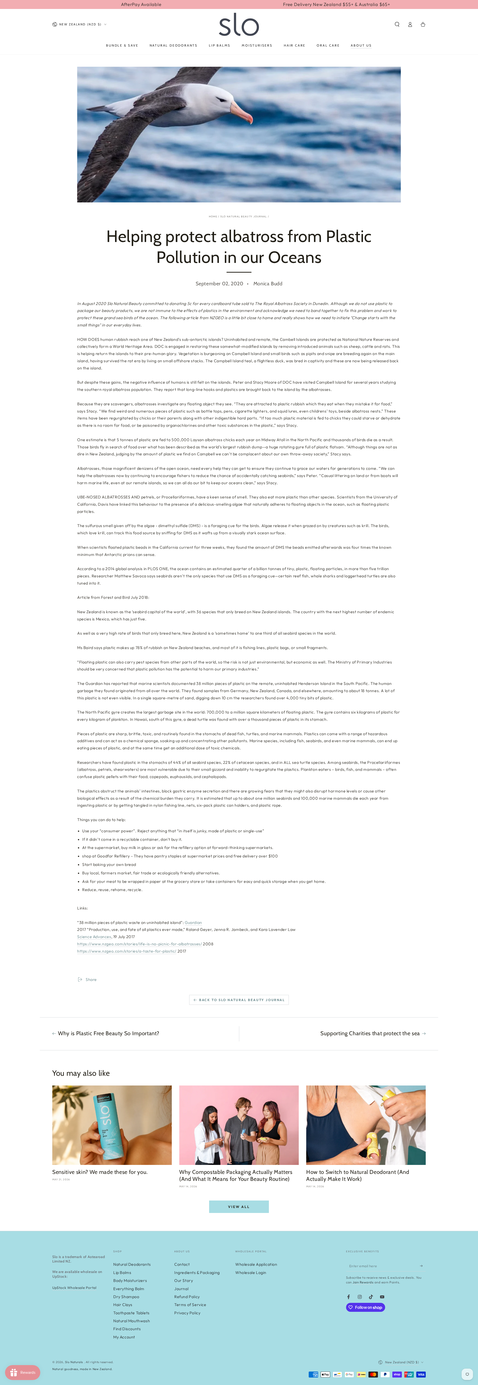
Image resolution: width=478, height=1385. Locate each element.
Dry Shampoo (126, 1296)
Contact (182, 1264)
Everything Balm (128, 1288)
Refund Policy (187, 1296)
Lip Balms (122, 1272)
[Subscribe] (423, 1265)
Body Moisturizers (130, 1280)
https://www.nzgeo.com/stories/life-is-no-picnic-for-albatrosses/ (139, 943)
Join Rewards (363, 1282)
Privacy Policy (187, 1312)
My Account (124, 1336)
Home (213, 216)
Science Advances (94, 936)
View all (239, 1206)
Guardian (193, 922)
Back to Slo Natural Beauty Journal (242, 1000)
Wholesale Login (250, 1272)
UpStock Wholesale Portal (74, 1287)
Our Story (183, 1280)
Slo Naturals (74, 1362)
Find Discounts (127, 1328)
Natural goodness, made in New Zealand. (82, 1369)
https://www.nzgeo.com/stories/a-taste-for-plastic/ (127, 951)
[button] (397, 24)
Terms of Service (190, 1304)
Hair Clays (122, 1304)
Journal (181, 1288)
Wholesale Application (256, 1264)
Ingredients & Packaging (197, 1272)
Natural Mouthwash (131, 1320)
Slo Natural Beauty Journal (243, 216)
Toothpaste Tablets (131, 1312)
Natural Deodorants (132, 1264)
